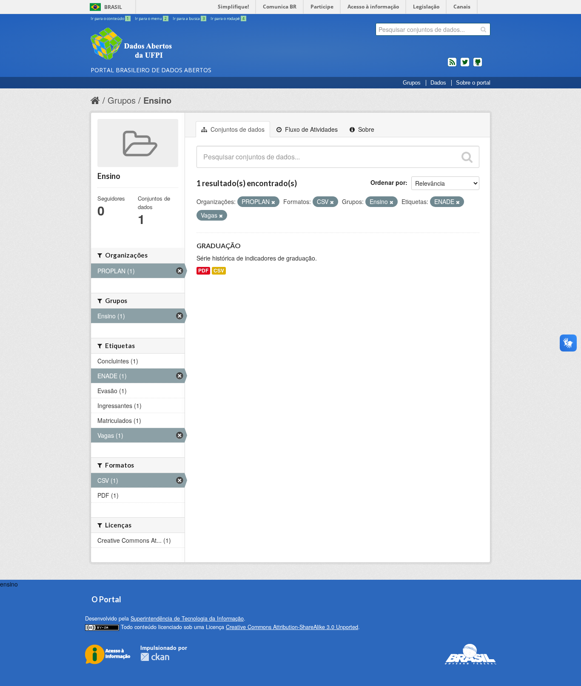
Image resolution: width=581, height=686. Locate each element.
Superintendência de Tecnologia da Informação (187, 618)
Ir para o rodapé (228, 18)
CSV (219, 270)
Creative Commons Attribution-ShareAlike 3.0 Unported (292, 627)
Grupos (412, 83)
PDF (203, 270)
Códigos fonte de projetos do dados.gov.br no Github (477, 65)
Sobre (365, 129)
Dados (438, 83)
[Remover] (273, 201)
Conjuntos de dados (237, 129)
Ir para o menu (151, 18)
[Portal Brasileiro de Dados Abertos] (182, 45)
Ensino (157, 100)
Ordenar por (387, 182)
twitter (465, 65)
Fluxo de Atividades (310, 129)
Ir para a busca (189, 18)
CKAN (154, 656)
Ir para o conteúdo (110, 18)
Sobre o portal (473, 83)
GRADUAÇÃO (219, 245)
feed (452, 65)
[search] (483, 29)
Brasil (113, 7)
